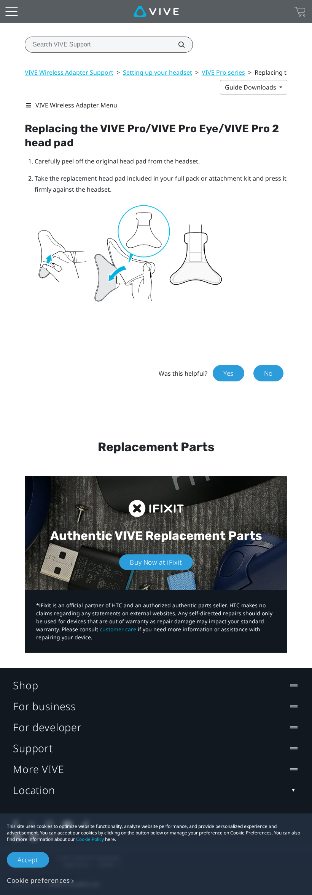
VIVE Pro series (223, 72)
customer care (118, 629)
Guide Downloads (251, 87)
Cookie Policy (90, 839)
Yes (228, 373)
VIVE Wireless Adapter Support (69, 72)
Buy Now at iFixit (156, 562)
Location (34, 790)
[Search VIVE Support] (177, 44)
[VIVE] (156, 11)
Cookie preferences (38, 880)
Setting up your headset (157, 72)
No (268, 373)
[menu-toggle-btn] (11, 11)
